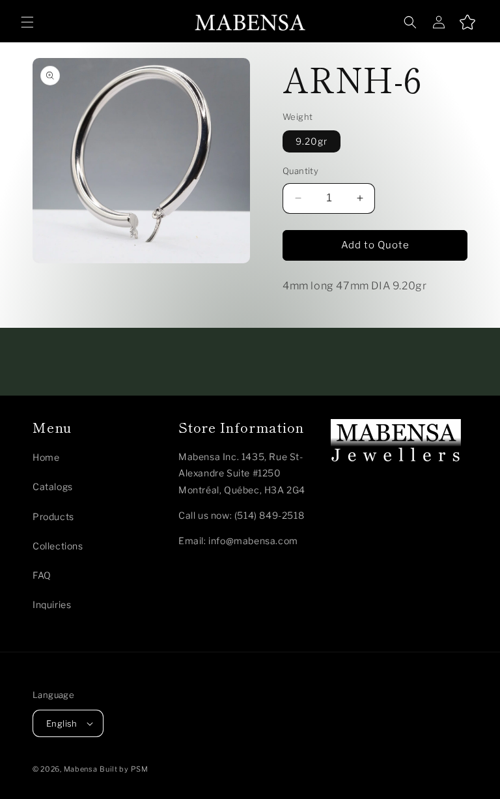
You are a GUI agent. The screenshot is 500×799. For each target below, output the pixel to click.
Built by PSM (124, 769)
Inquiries (52, 604)
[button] (27, 22)
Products (53, 516)
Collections (58, 545)
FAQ (42, 575)
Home (46, 457)
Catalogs (53, 486)
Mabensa (81, 769)
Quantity (300, 171)
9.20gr (311, 141)
